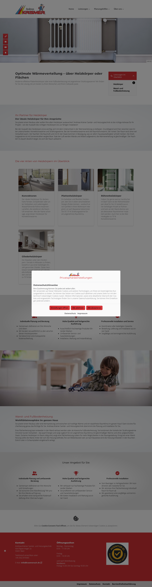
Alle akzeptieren (94, 308)
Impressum (82, 313)
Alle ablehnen (78, 308)
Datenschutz (70, 313)
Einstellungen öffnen (59, 308)
